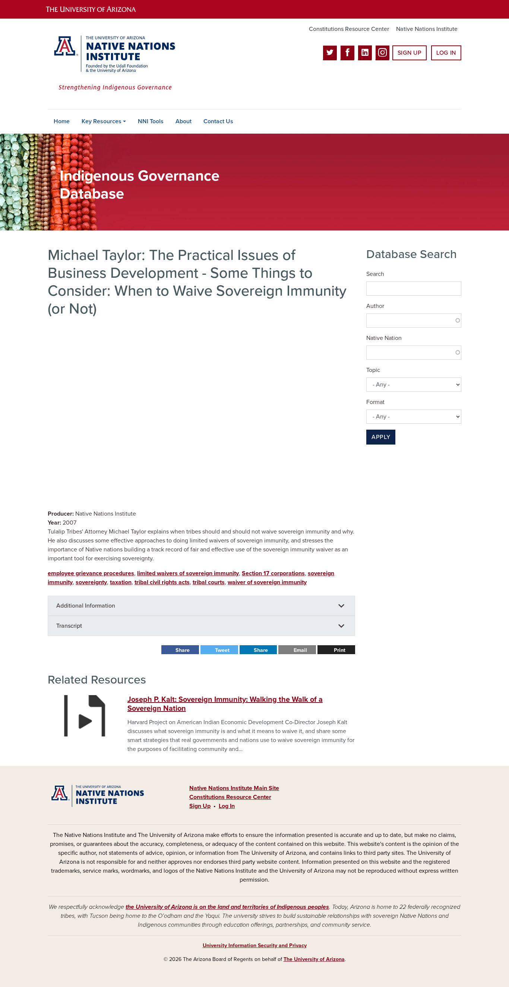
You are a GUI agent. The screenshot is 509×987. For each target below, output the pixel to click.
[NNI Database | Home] (113, 64)
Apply (381, 437)
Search (375, 274)
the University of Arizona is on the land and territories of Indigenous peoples (227, 907)
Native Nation (384, 338)
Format (375, 402)
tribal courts (209, 582)
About (184, 121)
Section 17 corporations (273, 573)
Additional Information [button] (85, 605)
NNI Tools (151, 121)
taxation (121, 582)
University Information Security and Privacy (255, 945)
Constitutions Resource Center (349, 29)
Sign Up (409, 53)
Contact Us (218, 121)
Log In (446, 53)
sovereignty (91, 582)
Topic (373, 370)
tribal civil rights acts (162, 582)
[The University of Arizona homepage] (97, 9)
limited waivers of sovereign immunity (188, 573)
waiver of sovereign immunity (267, 582)
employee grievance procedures (91, 573)
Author (375, 306)
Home (62, 121)
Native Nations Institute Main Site (234, 788)
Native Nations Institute (427, 29)
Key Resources (101, 121)
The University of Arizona (314, 959)
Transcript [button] (69, 626)
